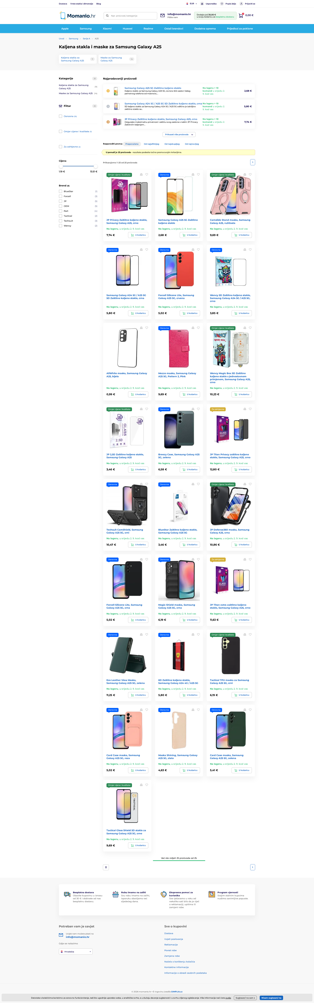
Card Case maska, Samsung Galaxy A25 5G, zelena (227, 757)
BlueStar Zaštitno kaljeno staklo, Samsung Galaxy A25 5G (177, 531)
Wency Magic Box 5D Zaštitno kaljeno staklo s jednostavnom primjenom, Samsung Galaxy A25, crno (230, 378)
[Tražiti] (107, 15)
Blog (98, 3)
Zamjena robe (172, 956)
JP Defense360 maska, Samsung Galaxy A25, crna (229, 531)
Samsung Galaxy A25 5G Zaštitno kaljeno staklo (153, 88)
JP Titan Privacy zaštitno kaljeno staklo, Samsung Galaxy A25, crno (230, 456)
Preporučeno (132, 144)
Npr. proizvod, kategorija (124, 15)
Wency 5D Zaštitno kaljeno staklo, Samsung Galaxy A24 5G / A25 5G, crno (230, 298)
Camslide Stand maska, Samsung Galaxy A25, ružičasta (230, 221)
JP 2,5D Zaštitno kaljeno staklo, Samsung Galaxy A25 (125, 456)
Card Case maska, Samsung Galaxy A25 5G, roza (123, 757)
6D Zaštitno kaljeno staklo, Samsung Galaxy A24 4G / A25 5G (178, 682)
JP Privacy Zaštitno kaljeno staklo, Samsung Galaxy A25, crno (161, 119)
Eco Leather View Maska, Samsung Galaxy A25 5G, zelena (125, 682)
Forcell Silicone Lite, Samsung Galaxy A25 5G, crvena (176, 297)
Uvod (61, 38)
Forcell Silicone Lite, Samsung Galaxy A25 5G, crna (124, 606)
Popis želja (231, 3)
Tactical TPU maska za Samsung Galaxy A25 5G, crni (229, 682)
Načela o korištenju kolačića (179, 961)
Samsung (73, 38)
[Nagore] (106, 867)
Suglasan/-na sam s (245, 998)
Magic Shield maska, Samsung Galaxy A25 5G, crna (176, 606)
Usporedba (211, 3)
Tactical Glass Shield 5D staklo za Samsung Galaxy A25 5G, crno (126, 832)
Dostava (63, 3)
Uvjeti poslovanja (173, 939)
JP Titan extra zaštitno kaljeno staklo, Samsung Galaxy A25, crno (230, 606)
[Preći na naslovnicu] (77, 15)
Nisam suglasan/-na (271, 998)
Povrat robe (170, 950)
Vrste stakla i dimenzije (81, 3)
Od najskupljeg (172, 144)
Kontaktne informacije (176, 967)
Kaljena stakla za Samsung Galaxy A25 (78, 87)
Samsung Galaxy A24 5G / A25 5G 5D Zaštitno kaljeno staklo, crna (163, 103)
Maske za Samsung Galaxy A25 (78, 93)
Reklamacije (171, 944)
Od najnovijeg (192, 144)
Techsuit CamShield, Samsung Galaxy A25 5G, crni (124, 531)
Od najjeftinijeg (151, 144)
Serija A (86, 38)
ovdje (228, 998)
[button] (179, 134)
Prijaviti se (250, 3)
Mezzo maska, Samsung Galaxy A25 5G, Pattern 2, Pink (177, 375)
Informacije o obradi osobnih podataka (185, 973)
